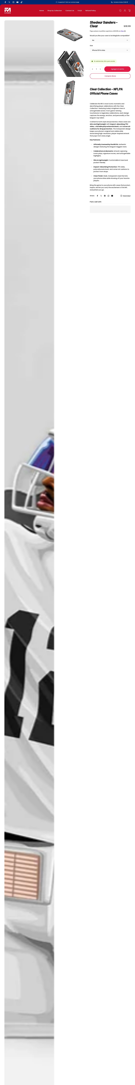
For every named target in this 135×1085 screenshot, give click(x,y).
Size (91, 46)
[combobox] (121, 2)
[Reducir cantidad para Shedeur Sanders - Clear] (92, 69)
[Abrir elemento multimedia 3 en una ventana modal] (69, 63)
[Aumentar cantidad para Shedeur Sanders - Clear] (101, 69)
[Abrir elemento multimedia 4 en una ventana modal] (69, 92)
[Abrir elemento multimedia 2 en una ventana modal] (69, 34)
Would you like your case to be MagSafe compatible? (110, 36)
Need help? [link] (127, 196)
